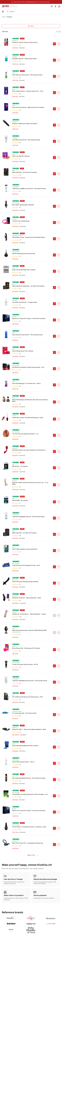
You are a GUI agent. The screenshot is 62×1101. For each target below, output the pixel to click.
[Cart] (59, 6)
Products (9, 17)
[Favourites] (52, 6)
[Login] (55, 6)
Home (3, 17)
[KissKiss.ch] (9, 6)
